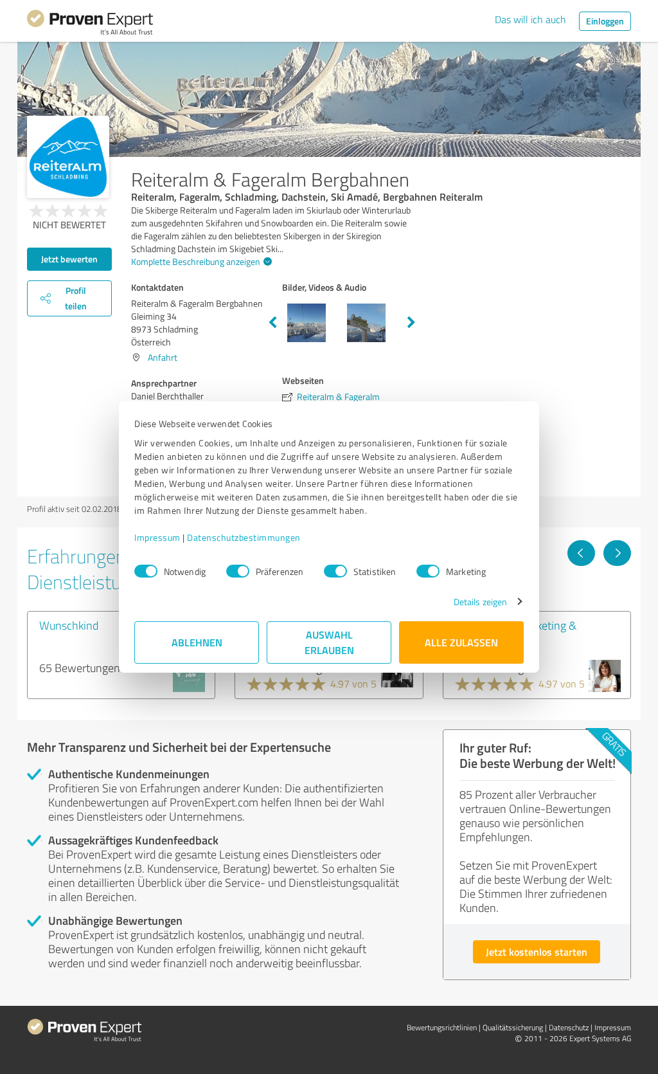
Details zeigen (480, 602)
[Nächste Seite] (617, 553)
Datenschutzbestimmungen (244, 537)
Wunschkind (68, 625)
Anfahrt (162, 357)
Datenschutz (569, 1027)
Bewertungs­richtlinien (442, 1027)
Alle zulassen (461, 642)
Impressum (157, 537)
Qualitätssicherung (513, 1027)
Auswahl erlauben (329, 642)
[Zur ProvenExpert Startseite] (90, 24)
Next (411, 322)
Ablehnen (197, 642)
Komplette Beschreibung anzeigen (195, 261)
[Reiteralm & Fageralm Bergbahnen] (68, 157)
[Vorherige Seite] (581, 553)
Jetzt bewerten (69, 259)
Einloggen (605, 21)
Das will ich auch (530, 19)
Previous (272, 322)
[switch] (237, 571)
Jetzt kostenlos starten (536, 951)
